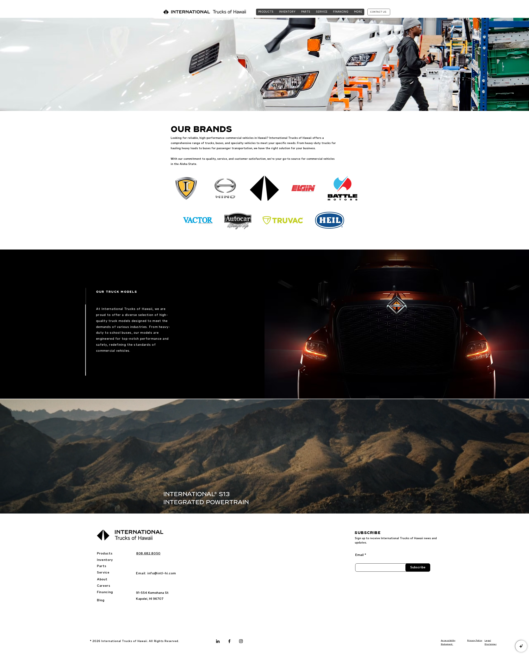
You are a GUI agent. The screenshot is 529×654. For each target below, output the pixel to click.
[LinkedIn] (217, 641)
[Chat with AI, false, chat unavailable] (521, 646)
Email (359, 555)
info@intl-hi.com (161, 573)
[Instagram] (240, 641)
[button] (358, 12)
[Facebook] (229, 641)
